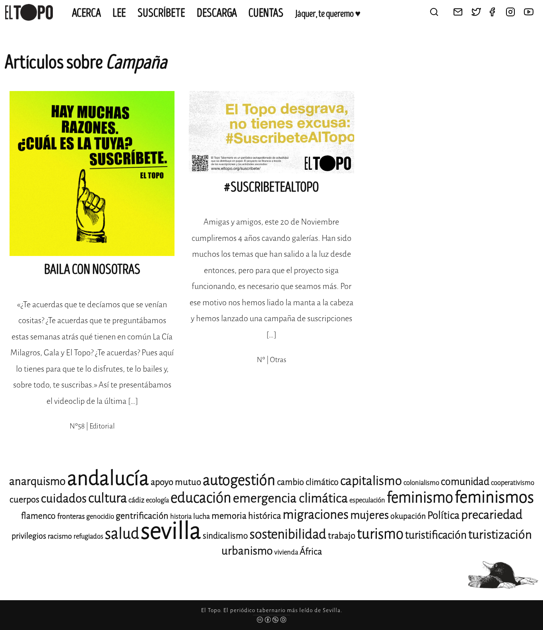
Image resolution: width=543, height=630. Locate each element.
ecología (157, 500)
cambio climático (308, 482)
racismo (60, 536)
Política (443, 515)
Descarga (217, 13)
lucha (201, 516)
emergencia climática (290, 498)
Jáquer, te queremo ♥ (328, 13)
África (311, 551)
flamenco (38, 515)
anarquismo (37, 481)
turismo (380, 534)
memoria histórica (246, 515)
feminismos (494, 497)
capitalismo (371, 481)
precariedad (491, 515)
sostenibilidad (288, 534)
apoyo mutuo (176, 482)
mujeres (369, 515)
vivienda (286, 552)
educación (201, 497)
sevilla (171, 531)
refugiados (88, 536)
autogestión (239, 480)
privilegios (29, 536)
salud (122, 533)
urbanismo (247, 550)
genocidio (100, 516)
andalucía (108, 478)
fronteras (71, 516)
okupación (408, 516)
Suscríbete (161, 13)
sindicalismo (225, 535)
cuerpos (24, 499)
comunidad (465, 481)
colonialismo (421, 482)
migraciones (316, 514)
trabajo (341, 535)
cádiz (136, 500)
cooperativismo (512, 482)
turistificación (436, 535)
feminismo (420, 497)
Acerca (86, 13)
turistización (500, 535)
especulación (367, 500)
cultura (107, 498)
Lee (119, 13)
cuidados (64, 498)
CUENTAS (265, 13)
